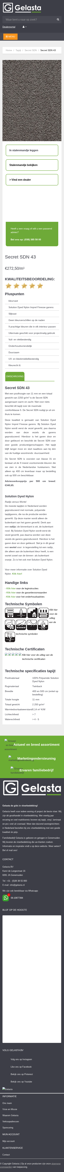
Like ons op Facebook (21, 1067)
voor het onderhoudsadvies (25, 596)
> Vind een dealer (20, 179)
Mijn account (8, 1141)
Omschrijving (15, 376)
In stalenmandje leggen (23, 150)
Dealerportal (8, 26)
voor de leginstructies (22, 588)
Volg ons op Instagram (21, 1059)
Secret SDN (31, 50)
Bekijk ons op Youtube (21, 1081)
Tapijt (18, 50)
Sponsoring (7, 1127)
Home (9, 50)
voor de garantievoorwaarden (26, 592)
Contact (6, 1154)
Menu (11, 36)
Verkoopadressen (10, 1121)
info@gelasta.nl (17, 885)
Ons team (7, 1103)
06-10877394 (17, 898)
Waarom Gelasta (10, 1115)
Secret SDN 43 (48, 50)
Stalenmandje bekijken (23, 165)
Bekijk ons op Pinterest (22, 1074)
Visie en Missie (9, 1109)
